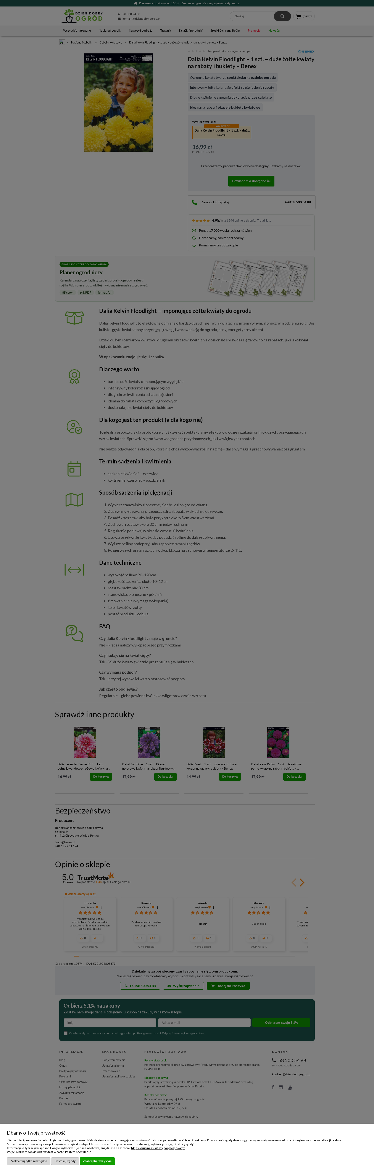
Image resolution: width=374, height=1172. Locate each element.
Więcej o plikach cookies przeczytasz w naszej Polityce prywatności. (49, 1152)
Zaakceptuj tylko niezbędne (28, 1161)
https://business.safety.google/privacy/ (158, 1148)
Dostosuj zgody (65, 1161)
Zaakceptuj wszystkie (97, 1161)
